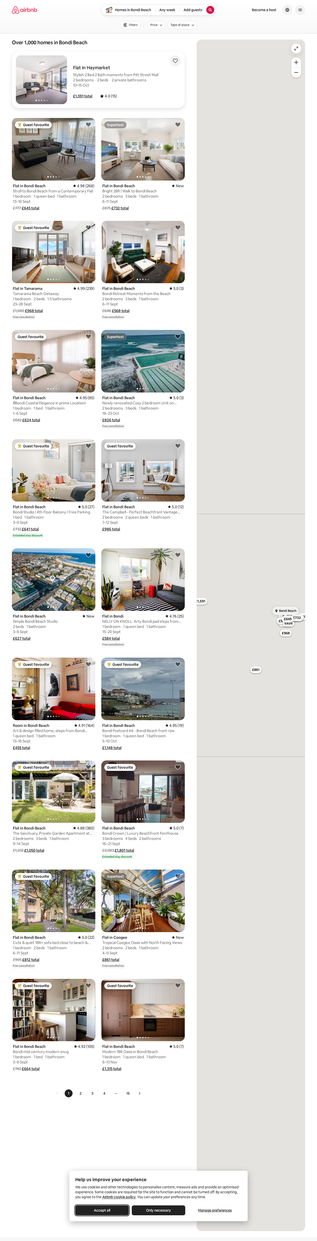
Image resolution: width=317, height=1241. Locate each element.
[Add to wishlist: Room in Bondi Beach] (88, 664)
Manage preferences (215, 1210)
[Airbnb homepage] (24, 10)
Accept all (102, 1210)
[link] (57, 1093)
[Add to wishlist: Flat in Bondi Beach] (88, 124)
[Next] (139, 1093)
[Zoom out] (296, 72)
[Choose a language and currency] (287, 10)
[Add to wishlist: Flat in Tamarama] (88, 227)
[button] (82, 96)
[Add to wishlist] (175, 60)
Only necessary (158, 1210)
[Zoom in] (296, 62)
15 (128, 1093)
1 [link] (68, 1093)
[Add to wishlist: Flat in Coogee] (178, 876)
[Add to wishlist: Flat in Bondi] (178, 555)
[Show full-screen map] (296, 48)
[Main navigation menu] (300, 10)
